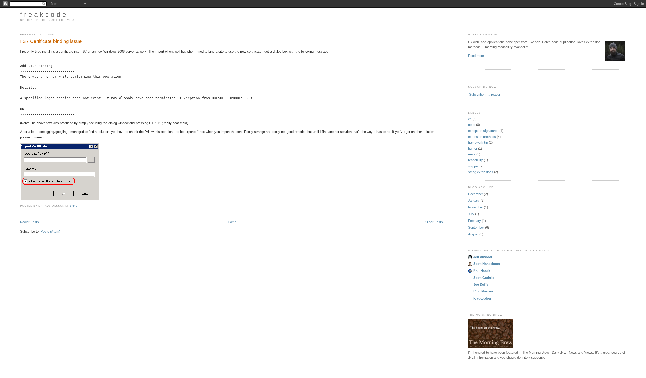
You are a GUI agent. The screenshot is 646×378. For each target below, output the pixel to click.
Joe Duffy (480, 284)
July (471, 214)
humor (472, 148)
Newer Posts (29, 222)
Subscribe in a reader (484, 94)
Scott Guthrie (483, 278)
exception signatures (483, 131)
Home (232, 222)
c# (470, 119)
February (474, 221)
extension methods (482, 137)
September (476, 227)
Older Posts (434, 222)
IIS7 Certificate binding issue (51, 41)
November (475, 207)
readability (475, 160)
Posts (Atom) (50, 231)
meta (471, 154)
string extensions (480, 172)
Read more (476, 56)
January (474, 200)
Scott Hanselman (486, 264)
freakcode (44, 14)
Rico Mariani (483, 291)
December (475, 194)
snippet (473, 166)
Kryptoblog (482, 298)
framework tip (478, 142)
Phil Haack (481, 271)
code (471, 125)
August (473, 234)
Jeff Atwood (482, 257)
